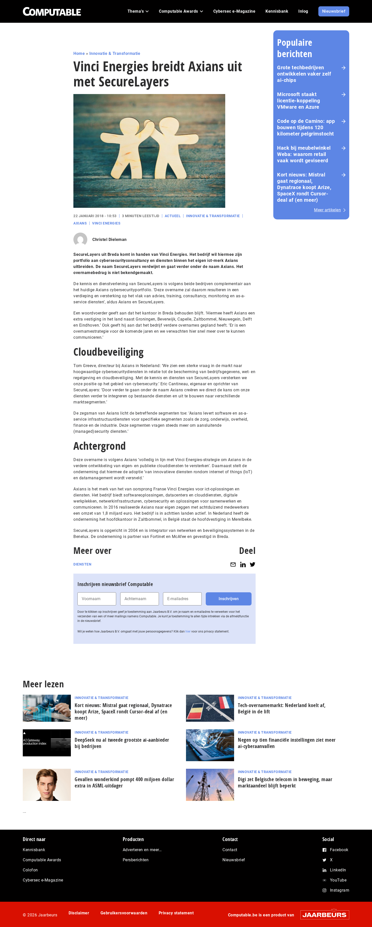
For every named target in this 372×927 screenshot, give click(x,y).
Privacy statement (176, 913)
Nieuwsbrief (233, 859)
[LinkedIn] (243, 564)
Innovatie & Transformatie (114, 53)
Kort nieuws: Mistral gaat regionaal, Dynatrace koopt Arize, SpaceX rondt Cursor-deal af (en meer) (304, 187)
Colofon (30, 870)
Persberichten (136, 859)
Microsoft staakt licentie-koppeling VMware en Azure (298, 100)
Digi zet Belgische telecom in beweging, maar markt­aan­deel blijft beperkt (285, 782)
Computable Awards (42, 859)
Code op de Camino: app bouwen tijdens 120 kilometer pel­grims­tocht (306, 127)
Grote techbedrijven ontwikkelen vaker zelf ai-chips (304, 73)
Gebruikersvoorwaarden (124, 913)
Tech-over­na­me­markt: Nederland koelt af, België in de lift (282, 708)
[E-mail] (233, 564)
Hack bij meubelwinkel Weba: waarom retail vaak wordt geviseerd (304, 154)
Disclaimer (79, 913)
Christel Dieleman (109, 239)
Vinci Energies (106, 223)
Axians (80, 223)
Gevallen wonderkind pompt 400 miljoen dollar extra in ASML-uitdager (124, 782)
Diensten (82, 564)
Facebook (339, 849)
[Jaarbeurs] (322, 914)
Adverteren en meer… (142, 849)
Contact (229, 849)
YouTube (338, 880)
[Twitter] (253, 564)
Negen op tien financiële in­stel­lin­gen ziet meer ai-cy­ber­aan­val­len (287, 743)
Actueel (173, 216)
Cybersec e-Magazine (43, 880)
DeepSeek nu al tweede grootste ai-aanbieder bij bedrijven (122, 743)
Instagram (339, 890)
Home (79, 53)
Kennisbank (34, 849)
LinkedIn (338, 870)
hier (188, 631)
